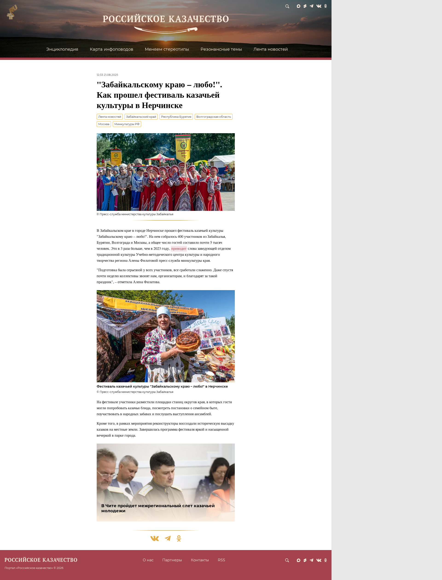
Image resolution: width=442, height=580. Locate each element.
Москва (103, 124)
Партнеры (172, 560)
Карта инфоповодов (111, 49)
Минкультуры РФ (127, 124)
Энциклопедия (62, 49)
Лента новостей (270, 49)
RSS (221, 560)
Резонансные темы (221, 49)
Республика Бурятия (176, 116)
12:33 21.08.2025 (107, 75)
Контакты (200, 560)
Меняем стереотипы (167, 49)
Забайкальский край (141, 116)
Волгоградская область (213, 116)
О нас (148, 560)
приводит (178, 248)
